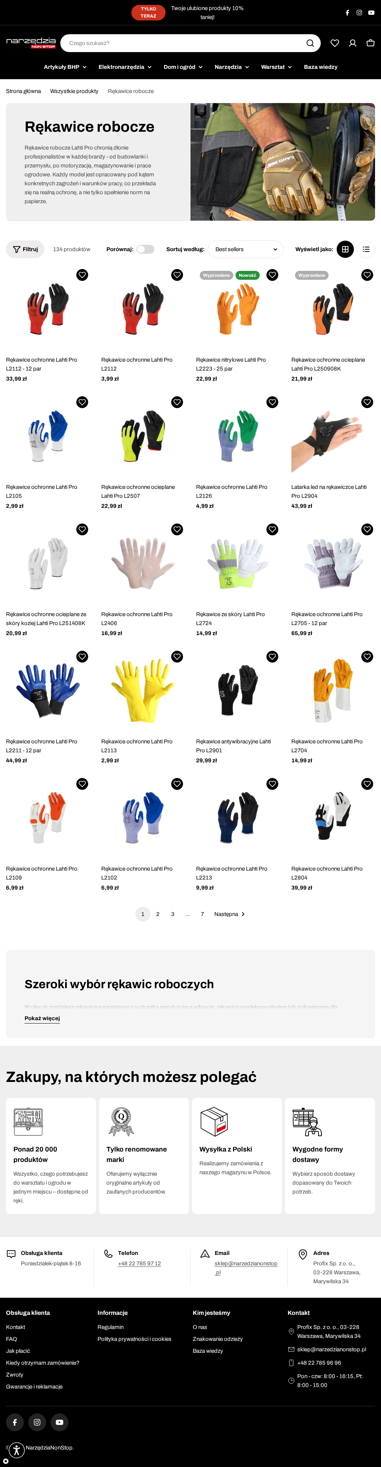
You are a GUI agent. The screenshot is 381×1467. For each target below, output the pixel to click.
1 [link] (142, 914)
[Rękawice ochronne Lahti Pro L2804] (333, 818)
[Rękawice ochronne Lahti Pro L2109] (48, 818)
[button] (82, 275)
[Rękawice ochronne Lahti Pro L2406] (143, 563)
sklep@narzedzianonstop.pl (331, 1349)
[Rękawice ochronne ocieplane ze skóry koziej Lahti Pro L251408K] (48, 563)
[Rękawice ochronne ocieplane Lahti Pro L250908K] (333, 309)
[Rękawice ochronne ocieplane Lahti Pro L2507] (143, 436)
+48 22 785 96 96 (319, 1363)
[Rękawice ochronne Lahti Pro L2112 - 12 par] (48, 309)
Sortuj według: (185, 249)
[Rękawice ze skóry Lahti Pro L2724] (238, 563)
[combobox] (190, 43)
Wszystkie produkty (74, 91)
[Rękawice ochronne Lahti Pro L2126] (238, 436)
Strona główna (23, 91)
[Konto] (352, 43)
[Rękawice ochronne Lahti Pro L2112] (143, 309)
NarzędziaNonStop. (50, 1448)
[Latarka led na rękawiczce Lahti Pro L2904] (333, 436)
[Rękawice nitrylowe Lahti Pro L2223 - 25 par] (238, 309)
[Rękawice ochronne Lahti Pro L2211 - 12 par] (48, 691)
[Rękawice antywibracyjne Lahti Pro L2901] (238, 691)
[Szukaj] (310, 43)
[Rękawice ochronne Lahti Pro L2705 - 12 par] (333, 563)
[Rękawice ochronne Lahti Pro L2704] (333, 691)
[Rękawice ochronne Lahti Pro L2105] (48, 436)
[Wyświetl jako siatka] (345, 249)
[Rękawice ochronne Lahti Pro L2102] (143, 818)
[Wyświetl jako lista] (366, 249)
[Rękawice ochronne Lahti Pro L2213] (238, 818)
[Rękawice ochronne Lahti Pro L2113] (143, 691)
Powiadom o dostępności (238, 340)
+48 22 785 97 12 (139, 1263)
